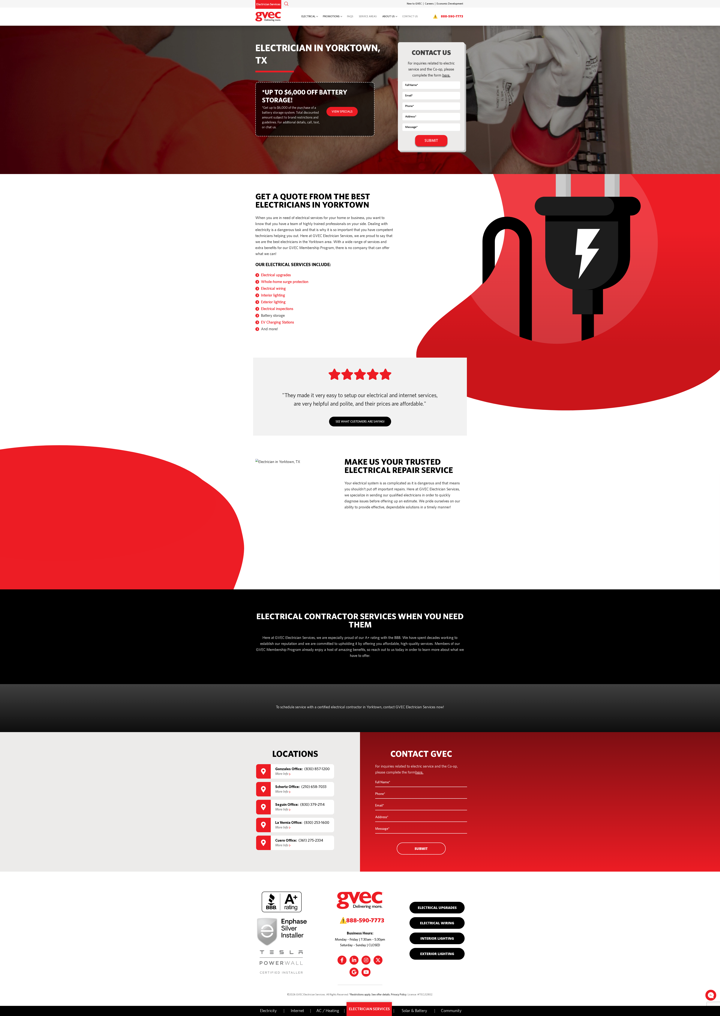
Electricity (268, 1011)
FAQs (350, 16)
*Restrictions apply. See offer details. (369, 994)
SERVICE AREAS (368, 16)
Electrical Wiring (437, 923)
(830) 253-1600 (316, 823)
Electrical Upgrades (437, 907)
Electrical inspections (277, 309)
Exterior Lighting (437, 954)
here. (446, 75)
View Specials (342, 111)
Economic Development (450, 3)
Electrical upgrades (276, 275)
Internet (297, 1011)
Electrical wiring (273, 288)
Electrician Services (268, 4)
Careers (429, 3)
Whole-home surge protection (284, 282)
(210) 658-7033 (313, 787)
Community (451, 1011)
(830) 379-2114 (312, 805)
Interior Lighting (437, 938)
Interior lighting (273, 295)
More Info (281, 774)
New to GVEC (414, 3)
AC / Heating (327, 1011)
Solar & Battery (414, 1011)
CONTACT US (410, 16)
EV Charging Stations (277, 322)
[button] (286, 4)
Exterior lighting (273, 302)
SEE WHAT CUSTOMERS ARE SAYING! (360, 421)
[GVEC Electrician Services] (270, 16)
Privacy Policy (398, 994)
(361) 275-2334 (310, 840)
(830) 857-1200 (317, 769)
